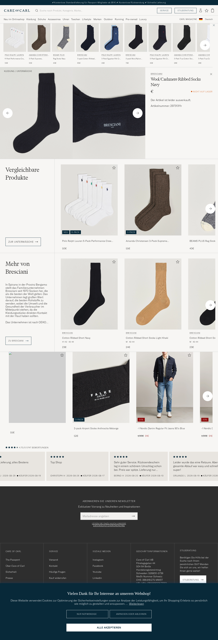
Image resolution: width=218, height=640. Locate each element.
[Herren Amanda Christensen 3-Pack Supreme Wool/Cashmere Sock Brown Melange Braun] (39, 37)
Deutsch (209, 19)
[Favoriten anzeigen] (206, 10)
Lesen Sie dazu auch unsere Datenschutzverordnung (109, 525)
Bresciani (82, 55)
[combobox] (209, 19)
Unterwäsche (24, 71)
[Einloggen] (200, 11)
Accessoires (54, 19)
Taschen (75, 19)
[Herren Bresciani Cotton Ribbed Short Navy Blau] (89, 294)
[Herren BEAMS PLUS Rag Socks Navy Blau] (63, 37)
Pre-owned (131, 19)
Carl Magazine (188, 19)
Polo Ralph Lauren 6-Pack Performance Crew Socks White (86, 241)
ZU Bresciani (16, 341)
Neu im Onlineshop (14, 19)
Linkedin (97, 578)
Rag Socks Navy (59, 59)
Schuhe (42, 19)
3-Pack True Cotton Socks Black (184, 59)
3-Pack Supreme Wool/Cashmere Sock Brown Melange (37, 59)
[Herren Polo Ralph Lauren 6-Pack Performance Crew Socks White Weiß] (14, 37)
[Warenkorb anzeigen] (212, 10)
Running (119, 19)
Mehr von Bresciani (17, 267)
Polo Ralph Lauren (14, 55)
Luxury (142, 19)
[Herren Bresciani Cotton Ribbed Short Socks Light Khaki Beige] (152, 294)
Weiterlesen (136, 603)
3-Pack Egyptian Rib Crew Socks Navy (160, 59)
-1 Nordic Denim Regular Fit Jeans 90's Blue (161, 428)
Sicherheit (11, 571)
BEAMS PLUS (59, 55)
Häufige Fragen (57, 571)
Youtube (97, 571)
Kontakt (53, 565)
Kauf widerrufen (57, 578)
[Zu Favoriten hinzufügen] (113, 168)
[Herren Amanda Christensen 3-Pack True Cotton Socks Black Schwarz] (184, 37)
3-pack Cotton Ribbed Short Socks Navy (86, 59)
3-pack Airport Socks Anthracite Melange (96, 428)
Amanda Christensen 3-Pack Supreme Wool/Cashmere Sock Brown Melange (146, 241)
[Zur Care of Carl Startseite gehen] (17, 10)
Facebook (98, 565)
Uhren (66, 19)
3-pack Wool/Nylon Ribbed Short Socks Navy (135, 59)
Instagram (98, 559)
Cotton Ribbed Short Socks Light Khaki (147, 337)
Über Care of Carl (15, 565)
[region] (109, 466)
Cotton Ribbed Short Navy (76, 337)
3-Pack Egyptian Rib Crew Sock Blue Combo (112, 59)
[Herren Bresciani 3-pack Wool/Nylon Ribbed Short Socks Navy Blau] (135, 37)
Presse (9, 578)
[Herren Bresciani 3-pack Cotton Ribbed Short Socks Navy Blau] (87, 37)
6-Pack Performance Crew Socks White (15, 59)
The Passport (13, 559)
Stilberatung (185, 10)
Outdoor (108, 19)
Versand (53, 559)
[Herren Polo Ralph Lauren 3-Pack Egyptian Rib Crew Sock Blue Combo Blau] (111, 37)
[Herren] (37, 387)
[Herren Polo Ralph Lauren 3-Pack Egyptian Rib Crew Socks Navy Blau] (160, 37)
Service (164, 10)
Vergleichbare (22, 173)
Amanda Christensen (39, 55)
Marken (98, 19)
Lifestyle (86, 19)
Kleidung (31, 19)
